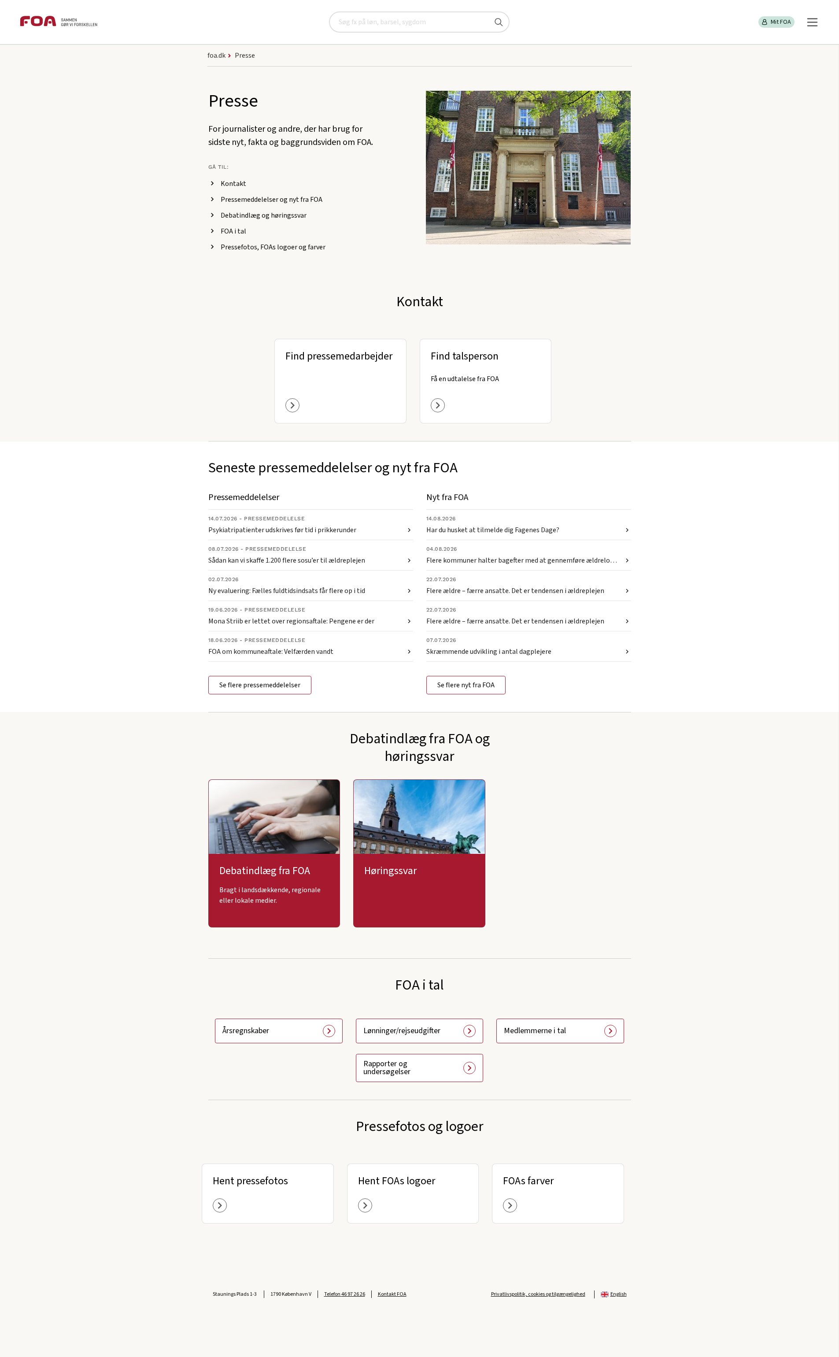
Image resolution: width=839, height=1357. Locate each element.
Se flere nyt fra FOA (466, 685)
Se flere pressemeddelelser (259, 685)
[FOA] (58, 22)
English (618, 1294)
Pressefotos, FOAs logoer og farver (273, 247)
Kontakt (233, 184)
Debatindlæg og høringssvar (264, 215)
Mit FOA (781, 22)
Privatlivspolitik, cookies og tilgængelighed (538, 1294)
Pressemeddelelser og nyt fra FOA (271, 199)
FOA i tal (233, 231)
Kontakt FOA (392, 1294)
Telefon (344, 1294)
